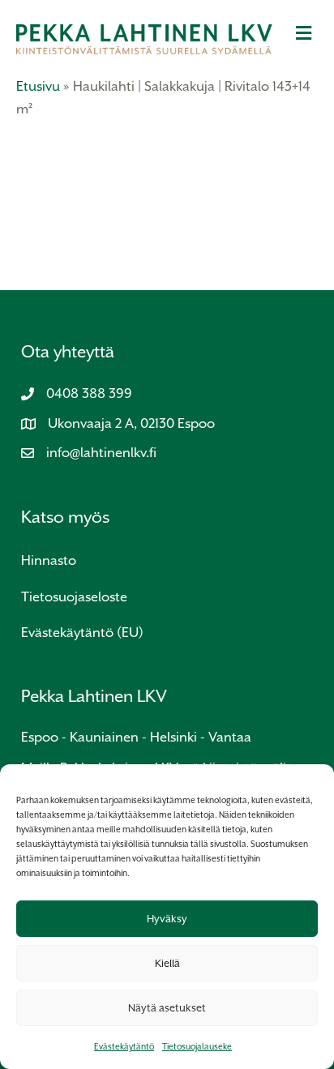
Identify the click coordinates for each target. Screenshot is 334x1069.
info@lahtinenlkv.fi (101, 452)
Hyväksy (167, 919)
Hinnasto (48, 560)
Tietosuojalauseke (197, 1046)
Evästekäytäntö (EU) (82, 632)
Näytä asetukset (167, 1008)
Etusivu (38, 86)
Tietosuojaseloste (74, 597)
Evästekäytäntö (124, 1046)
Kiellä (167, 963)
